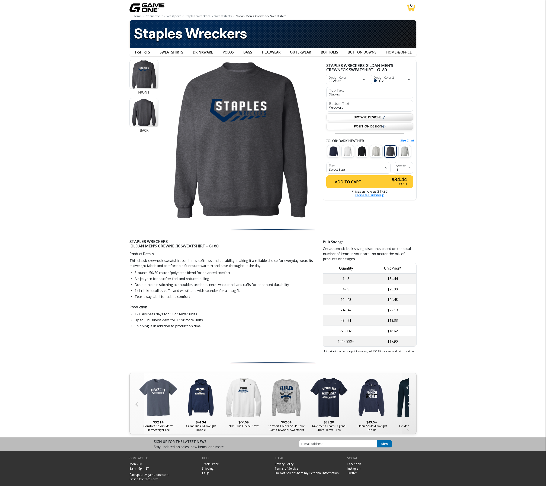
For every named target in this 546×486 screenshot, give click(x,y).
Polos (228, 52)
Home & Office (399, 52)
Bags (247, 52)
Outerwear (300, 52)
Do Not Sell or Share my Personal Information (307, 473)
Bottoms (329, 52)
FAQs (205, 473)
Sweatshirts (171, 52)
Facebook (354, 464)
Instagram (354, 468)
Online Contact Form (143, 479)
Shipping (207, 468)
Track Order (210, 464)
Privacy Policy (284, 464)
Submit (385, 443)
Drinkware (203, 52)
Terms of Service (286, 468)
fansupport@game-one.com (148, 475)
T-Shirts (142, 52)
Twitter (352, 473)
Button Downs (362, 52)
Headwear (271, 52)
